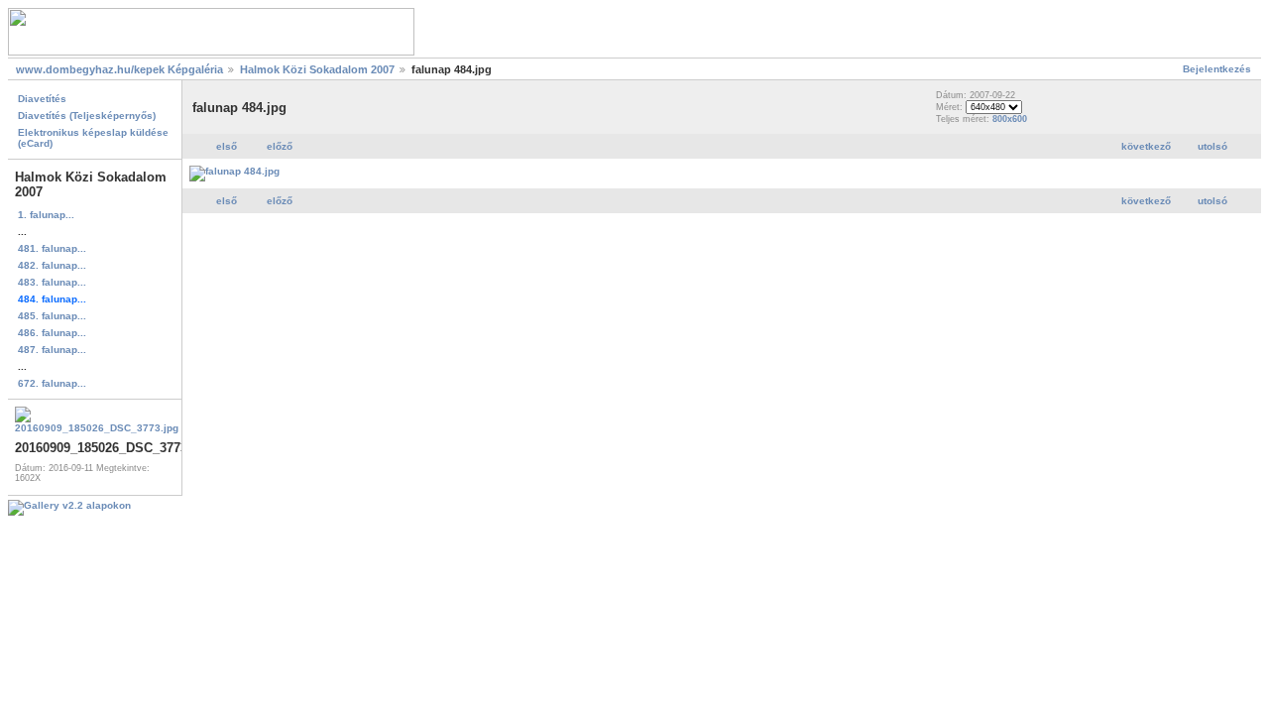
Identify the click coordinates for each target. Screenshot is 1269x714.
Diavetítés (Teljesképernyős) (87, 115)
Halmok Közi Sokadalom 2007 (317, 69)
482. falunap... (52, 265)
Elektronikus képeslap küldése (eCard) (93, 138)
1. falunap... (46, 214)
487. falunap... (52, 349)
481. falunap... (52, 248)
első (226, 146)
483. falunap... (52, 282)
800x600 (1009, 119)
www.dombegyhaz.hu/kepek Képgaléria (119, 69)
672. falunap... (52, 383)
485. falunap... (52, 315)
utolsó (1212, 146)
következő (1146, 146)
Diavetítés (42, 98)
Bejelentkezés (1217, 68)
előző (279, 146)
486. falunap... (52, 332)
